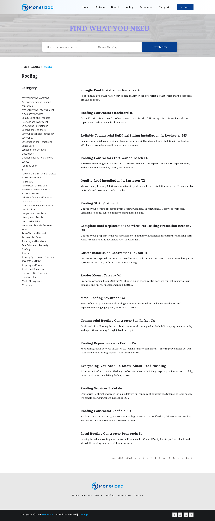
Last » (189, 458)
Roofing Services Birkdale (101, 388)
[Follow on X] (180, 515)
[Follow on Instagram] (186, 515)
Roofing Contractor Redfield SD (106, 411)
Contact (138, 495)
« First (129, 458)
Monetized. (48, 514)
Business (100, 7)
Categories (165, 7)
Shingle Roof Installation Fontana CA (110, 90)
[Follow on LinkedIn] (191, 515)
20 (174, 458)
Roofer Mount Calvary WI (101, 275)
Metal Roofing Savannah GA (103, 298)
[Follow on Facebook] (174, 515)
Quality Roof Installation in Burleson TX (113, 180)
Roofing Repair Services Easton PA (108, 343)
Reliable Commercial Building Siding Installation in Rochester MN (134, 135)
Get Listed (185, 7)
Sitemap (83, 514)
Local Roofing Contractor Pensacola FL (111, 433)
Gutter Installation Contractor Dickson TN (115, 253)
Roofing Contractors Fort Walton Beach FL (114, 158)
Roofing (129, 7)
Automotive (146, 7)
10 (169, 458)
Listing (35, 66)
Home (85, 7)
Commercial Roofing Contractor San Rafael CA (118, 320)
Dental (115, 7)
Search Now (159, 47)
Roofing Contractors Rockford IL (107, 113)
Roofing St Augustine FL (100, 203)
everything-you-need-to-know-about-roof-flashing (123, 366)
